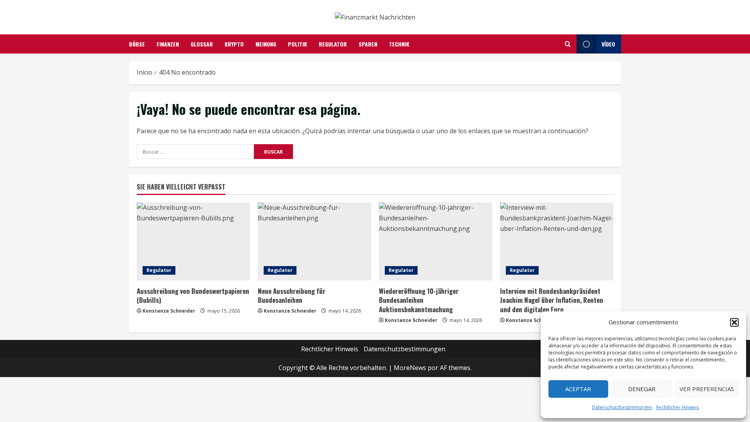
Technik (399, 44)
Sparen (368, 44)
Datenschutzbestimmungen (622, 407)
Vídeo (608, 44)
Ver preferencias (707, 389)
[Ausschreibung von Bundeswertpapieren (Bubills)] (193, 241)
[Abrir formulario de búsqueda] (568, 44)
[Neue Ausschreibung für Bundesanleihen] (314, 241)
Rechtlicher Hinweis (677, 407)
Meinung (265, 44)
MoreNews (410, 367)
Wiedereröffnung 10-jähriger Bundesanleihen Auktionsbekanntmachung (419, 300)
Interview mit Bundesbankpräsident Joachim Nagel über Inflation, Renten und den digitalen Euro (551, 300)
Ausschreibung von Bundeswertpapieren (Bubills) (193, 295)
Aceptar (578, 389)
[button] (734, 322)
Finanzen (168, 44)
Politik (297, 44)
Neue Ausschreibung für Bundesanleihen (291, 295)
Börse (137, 44)
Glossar (202, 44)
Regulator (333, 44)
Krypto (234, 44)
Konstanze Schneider (169, 311)
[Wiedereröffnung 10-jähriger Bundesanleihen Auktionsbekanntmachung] (435, 241)
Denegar (641, 389)
